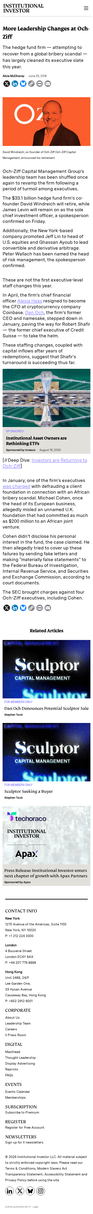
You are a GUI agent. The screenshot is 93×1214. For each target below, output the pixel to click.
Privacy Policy (16, 1180)
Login (35, 1206)
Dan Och (34, 312)
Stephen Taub (13, 714)
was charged (16, 486)
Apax (27, 882)
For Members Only (18, 702)
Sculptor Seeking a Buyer (28, 791)
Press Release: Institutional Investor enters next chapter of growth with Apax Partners (45, 873)
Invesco (30, 450)
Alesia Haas (29, 301)
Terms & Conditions (20, 1168)
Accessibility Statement (62, 1174)
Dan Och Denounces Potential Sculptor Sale (46, 708)
